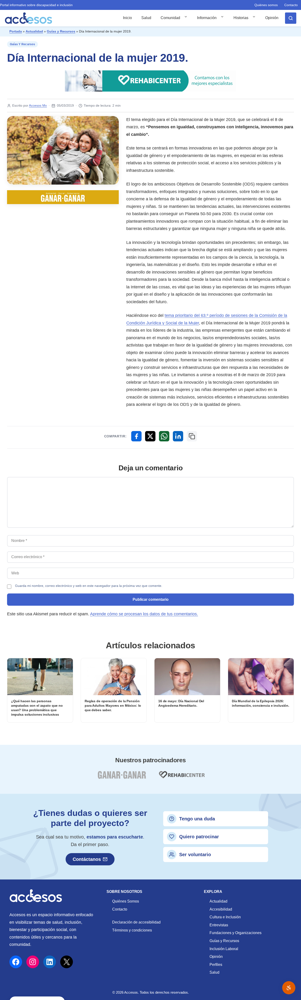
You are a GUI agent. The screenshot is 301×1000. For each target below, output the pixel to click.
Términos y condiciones (132, 930)
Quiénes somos (266, 5)
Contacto (291, 5)
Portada (15, 31)
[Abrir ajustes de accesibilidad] (288, 987)
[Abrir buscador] (290, 18)
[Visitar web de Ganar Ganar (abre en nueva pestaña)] (121, 778)
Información (207, 18)
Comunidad (170, 18)
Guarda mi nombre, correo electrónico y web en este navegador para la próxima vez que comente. (88, 586)
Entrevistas (219, 925)
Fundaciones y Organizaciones (235, 933)
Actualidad (34, 31)
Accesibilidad (221, 909)
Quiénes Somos (125, 901)
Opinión (271, 18)
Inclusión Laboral (224, 949)
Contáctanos (87, 859)
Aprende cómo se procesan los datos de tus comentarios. (144, 614)
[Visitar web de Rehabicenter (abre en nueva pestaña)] (181, 778)
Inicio (127, 18)
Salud (146, 18)
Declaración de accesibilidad (136, 922)
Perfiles (216, 965)
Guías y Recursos (61, 31)
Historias (241, 18)
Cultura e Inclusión (225, 917)
